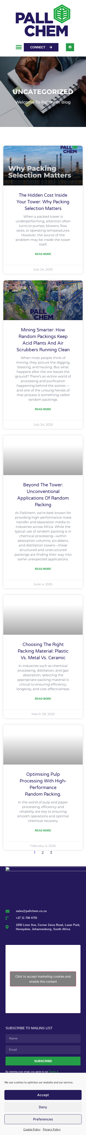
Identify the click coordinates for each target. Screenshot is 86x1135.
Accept (43, 1095)
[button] (19, 47)
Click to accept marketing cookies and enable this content (43, 978)
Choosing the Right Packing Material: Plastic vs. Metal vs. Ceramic (43, 651)
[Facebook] (70, 47)
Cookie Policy (32, 1129)
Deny (43, 1107)
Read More (43, 254)
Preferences (43, 1119)
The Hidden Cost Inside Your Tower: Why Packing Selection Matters (43, 202)
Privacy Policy (52, 1129)
